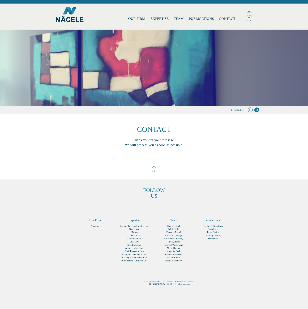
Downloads (213, 229)
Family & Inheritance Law (134, 254)
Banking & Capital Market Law (134, 226)
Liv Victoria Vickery (173, 238)
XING (140, 206)
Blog (249, 21)
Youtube (178, 206)
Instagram (168, 206)
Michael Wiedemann (173, 245)
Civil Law (134, 242)
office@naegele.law (184, 284)
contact (227, 19)
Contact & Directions (213, 226)
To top (154, 171)
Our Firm (136, 19)
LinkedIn (149, 206)
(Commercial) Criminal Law (134, 261)
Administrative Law (134, 248)
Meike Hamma (173, 248)
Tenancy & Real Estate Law (134, 257)
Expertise (159, 19)
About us (95, 226)
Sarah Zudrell (173, 242)
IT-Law (134, 232)
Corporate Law (134, 238)
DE (250, 109)
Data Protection (134, 245)
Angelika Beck (173, 251)
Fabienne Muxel (173, 232)
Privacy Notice (213, 235)
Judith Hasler (174, 229)
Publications (201, 19)
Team (179, 19)
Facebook (130, 206)
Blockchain (134, 229)
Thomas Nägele (174, 226)
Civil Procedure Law (134, 251)
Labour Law (134, 235)
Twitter (159, 206)
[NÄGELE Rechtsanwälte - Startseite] (70, 16)
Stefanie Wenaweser (174, 254)
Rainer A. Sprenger (173, 235)
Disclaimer (213, 238)
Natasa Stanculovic (173, 261)
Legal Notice (237, 110)
